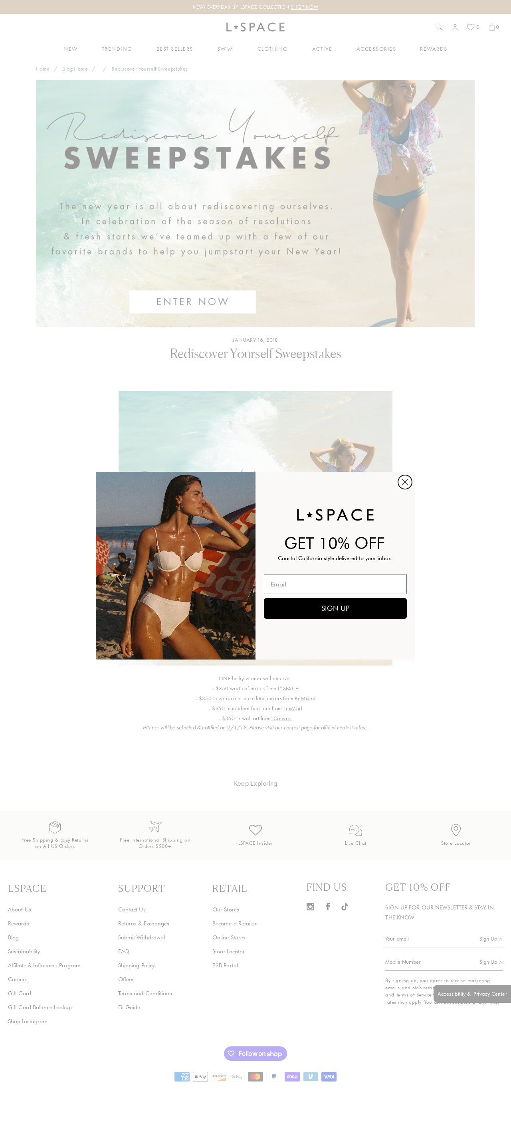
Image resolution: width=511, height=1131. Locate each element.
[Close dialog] (405, 482)
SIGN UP (335, 608)
